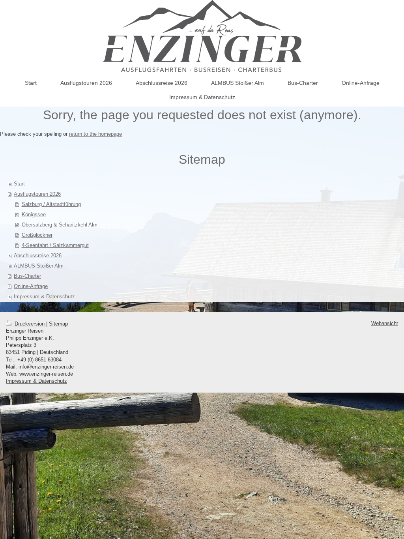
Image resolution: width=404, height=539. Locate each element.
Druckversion (29, 324)
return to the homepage (95, 134)
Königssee (34, 214)
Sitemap (58, 324)
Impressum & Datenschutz (36, 381)
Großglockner (37, 235)
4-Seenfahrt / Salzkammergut (55, 245)
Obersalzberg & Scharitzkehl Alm (59, 225)
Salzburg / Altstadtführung (51, 204)
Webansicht (384, 323)
